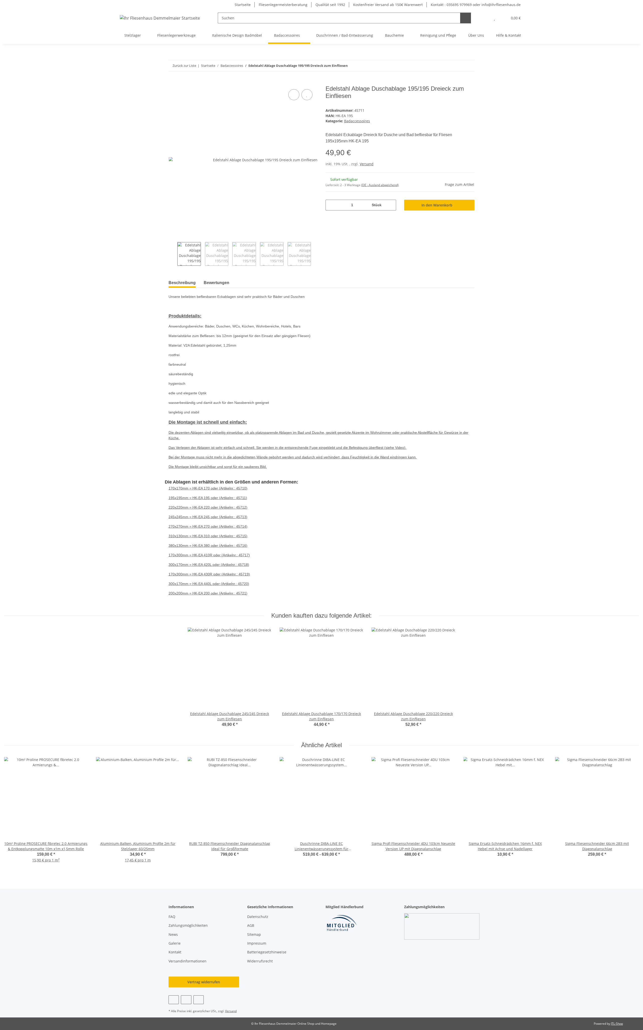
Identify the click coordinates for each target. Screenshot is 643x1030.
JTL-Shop (617, 1023)
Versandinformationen (187, 961)
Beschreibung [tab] (182, 283)
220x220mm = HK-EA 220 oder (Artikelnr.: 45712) (208, 507)
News (173, 934)
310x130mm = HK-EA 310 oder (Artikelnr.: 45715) (208, 536)
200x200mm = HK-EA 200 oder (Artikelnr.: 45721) (208, 593)
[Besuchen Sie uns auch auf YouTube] (186, 999)
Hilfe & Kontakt (508, 35)
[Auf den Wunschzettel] (306, 94)
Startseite (243, 4)
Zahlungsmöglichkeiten (188, 925)
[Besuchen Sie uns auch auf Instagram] (198, 999)
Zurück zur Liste (184, 65)
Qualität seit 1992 (330, 4)
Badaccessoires (357, 121)
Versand (366, 163)
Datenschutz (257, 916)
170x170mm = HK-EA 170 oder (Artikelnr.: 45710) (208, 488)
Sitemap (254, 934)
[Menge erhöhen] (390, 205)
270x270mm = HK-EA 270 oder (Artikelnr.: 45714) (208, 526)
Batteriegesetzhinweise (266, 952)
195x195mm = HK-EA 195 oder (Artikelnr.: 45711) (208, 498)
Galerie (175, 943)
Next (315, 254)
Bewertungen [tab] (216, 283)
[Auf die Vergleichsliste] (293, 94)
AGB (250, 925)
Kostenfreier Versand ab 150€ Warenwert (388, 4)
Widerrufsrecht (260, 961)
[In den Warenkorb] (173, 82)
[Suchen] (465, 18)
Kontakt (175, 952)
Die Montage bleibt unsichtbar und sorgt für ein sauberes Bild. (218, 467)
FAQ (172, 916)
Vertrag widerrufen (203, 982)
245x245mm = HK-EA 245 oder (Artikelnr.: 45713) (208, 517)
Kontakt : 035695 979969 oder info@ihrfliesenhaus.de (476, 4)
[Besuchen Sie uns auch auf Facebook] (174, 999)
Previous (173, 254)
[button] (484, 18)
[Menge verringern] (331, 205)
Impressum (256, 943)
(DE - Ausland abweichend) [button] (380, 185)
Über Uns (476, 35)
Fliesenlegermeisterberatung (283, 4)
